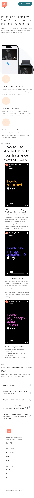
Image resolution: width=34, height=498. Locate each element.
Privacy (20, 490)
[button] (9, 5)
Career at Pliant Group (12, 490)
